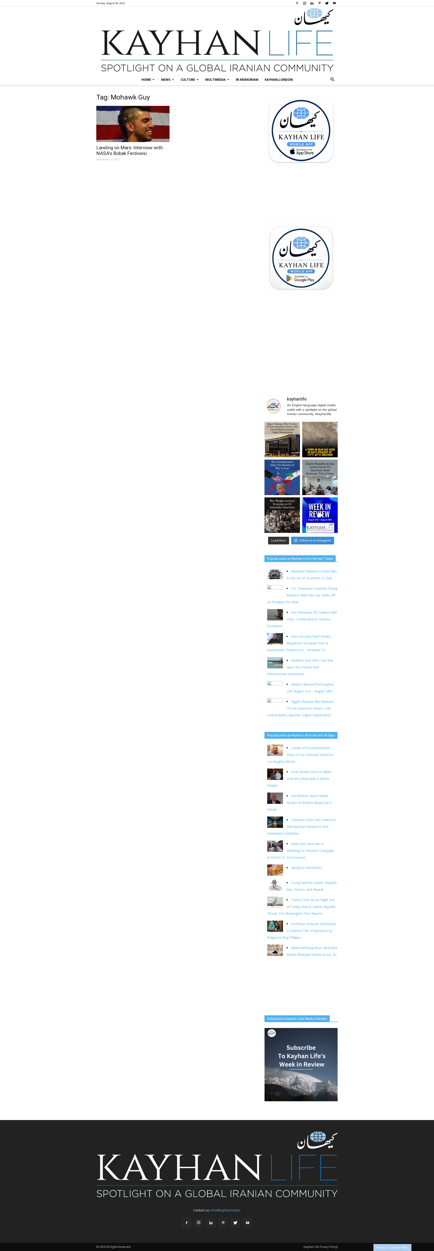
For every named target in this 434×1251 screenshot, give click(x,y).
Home (146, 79)
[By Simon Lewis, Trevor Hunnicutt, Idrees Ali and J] (282, 477)
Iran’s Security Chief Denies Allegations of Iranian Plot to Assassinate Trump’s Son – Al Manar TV (299, 643)
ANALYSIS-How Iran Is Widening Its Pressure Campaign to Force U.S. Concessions (300, 850)
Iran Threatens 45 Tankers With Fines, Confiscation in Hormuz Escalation (302, 619)
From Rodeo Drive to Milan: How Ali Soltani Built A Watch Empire (299, 779)
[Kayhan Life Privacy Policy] (321, 1247)
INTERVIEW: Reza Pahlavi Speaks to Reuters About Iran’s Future (299, 803)
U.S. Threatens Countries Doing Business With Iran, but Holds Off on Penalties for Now (302, 595)
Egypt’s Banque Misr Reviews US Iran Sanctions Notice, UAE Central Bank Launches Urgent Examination (300, 708)
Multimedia (215, 79)
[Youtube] (334, 3)
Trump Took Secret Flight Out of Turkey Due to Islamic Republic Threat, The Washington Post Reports (301, 907)
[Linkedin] (312, 3)
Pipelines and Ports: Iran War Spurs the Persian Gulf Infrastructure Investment (300, 667)
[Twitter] (326, 3)
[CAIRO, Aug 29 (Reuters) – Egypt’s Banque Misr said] (282, 439)
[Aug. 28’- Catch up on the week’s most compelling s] (320, 515)
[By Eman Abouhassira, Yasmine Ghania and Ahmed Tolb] (320, 477)
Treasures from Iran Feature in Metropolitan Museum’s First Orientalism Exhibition (301, 827)
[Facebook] (297, 3)
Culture (188, 79)
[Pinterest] (319, 3)
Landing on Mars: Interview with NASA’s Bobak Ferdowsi (129, 150)
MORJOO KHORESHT (307, 868)
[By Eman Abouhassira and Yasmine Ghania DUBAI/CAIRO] (282, 515)
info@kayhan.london (226, 1210)
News (165, 79)
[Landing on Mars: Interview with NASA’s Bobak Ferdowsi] (133, 124)
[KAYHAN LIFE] (217, 40)
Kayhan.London (279, 79)
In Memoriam (247, 79)
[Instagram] (304, 3)
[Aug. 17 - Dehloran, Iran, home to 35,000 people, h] (320, 439)
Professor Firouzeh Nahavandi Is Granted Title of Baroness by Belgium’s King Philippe (301, 931)
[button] (332, 79)
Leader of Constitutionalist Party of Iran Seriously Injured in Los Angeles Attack (300, 755)
